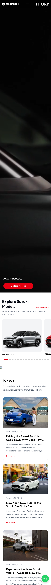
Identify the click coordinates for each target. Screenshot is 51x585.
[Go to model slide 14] (42, 359)
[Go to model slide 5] (18, 359)
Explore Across (18, 286)
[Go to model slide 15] (45, 359)
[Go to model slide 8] (26, 359)
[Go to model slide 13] (40, 359)
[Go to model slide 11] (34, 359)
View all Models (42, 307)
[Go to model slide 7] (23, 359)
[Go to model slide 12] (37, 359)
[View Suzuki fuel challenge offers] (25, 372)
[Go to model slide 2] (10, 359)
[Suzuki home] (10, 4)
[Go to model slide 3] (12, 359)
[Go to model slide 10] (32, 359)
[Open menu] (27, 4)
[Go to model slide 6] (21, 359)
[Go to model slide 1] (6, 359)
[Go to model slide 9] (29, 359)
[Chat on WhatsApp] (45, 578)
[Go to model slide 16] (48, 359)
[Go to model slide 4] (15, 359)
